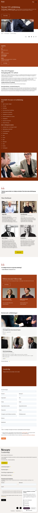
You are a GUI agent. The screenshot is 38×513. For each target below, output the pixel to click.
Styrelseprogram (4, 469)
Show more (19, 252)
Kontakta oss (4, 462)
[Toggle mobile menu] (36, 2)
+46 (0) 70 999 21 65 (23, 304)
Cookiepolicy (13, 510)
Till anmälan (5, 15)
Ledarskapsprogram (5, 466)
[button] (29, 510)
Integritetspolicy (18, 510)
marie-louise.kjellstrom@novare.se (7, 302)
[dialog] (29, 501)
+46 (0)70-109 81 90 (5, 304)
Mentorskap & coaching (6, 475)
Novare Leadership (6, 33)
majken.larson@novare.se (24, 302)
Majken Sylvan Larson (24, 299)
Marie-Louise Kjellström (6, 299)
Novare (2, 33)
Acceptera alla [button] (26, 508)
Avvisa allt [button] (33, 508)
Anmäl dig (5, 63)
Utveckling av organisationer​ (7, 472)
